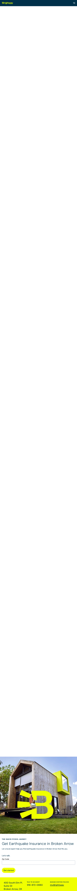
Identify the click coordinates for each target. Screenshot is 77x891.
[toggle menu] (74, 3)
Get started (8, 870)
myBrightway (57, 884)
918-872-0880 (35, 884)
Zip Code (5, 859)
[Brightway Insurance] (7, 3)
